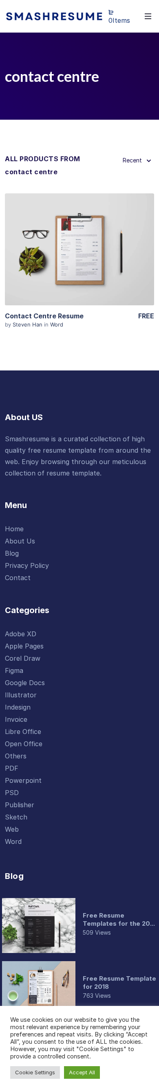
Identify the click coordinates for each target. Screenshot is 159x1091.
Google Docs (25, 683)
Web (12, 829)
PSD (12, 793)
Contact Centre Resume (44, 316)
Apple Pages (24, 646)
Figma (14, 670)
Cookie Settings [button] (35, 1072)
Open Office (23, 744)
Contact (18, 578)
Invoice (16, 719)
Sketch (16, 817)
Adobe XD (20, 634)
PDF (11, 768)
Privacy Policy (27, 565)
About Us (20, 541)
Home (14, 529)
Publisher (19, 805)
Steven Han (28, 324)
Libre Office (23, 731)
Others (15, 756)
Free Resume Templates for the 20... (119, 919)
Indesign (18, 707)
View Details (79, 249)
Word (56, 324)
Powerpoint (23, 780)
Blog (12, 553)
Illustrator (21, 695)
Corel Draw (22, 658)
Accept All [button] (82, 1072)
